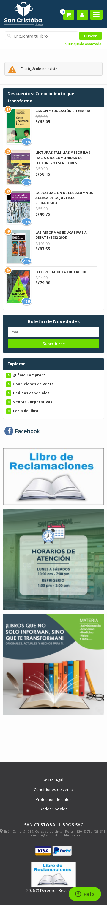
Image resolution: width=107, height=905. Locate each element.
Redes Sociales (53, 809)
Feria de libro (25, 410)
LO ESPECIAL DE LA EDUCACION (61, 272)
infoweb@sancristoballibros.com (55, 835)
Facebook (26, 431)
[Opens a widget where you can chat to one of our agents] (84, 894)
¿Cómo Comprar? (29, 375)
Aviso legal (53, 780)
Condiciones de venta (33, 384)
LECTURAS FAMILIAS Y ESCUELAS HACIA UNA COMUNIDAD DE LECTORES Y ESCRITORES (62, 157)
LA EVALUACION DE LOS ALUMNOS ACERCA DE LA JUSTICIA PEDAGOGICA (64, 197)
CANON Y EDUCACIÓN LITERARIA (62, 110)
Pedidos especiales (31, 392)
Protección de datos (54, 799)
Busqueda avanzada (84, 44)
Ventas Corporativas (32, 401)
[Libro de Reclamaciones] (53, 476)
